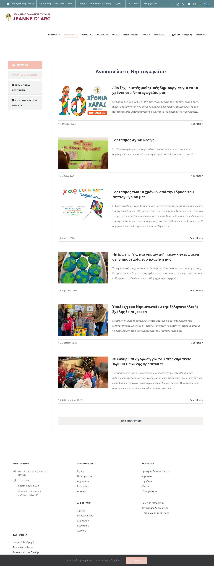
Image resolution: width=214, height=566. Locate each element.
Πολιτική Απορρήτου (152, 502)
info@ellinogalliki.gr (28, 485)
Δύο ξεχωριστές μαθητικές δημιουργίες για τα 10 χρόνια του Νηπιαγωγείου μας (155, 90)
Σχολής (81, 471)
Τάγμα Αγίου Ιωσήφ (23, 547)
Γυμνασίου (83, 486)
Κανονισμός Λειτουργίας (154, 507)
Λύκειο (145, 486)
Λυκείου (81, 491)
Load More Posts (130, 421)
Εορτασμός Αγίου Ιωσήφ (133, 140)
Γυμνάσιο (146, 481)
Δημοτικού (83, 481)
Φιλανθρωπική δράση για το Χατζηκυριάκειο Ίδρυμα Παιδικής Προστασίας (151, 361)
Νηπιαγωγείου (85, 476)
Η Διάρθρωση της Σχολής (155, 512)
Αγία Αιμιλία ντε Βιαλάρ (26, 552)
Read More (195, 123)
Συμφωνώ (136, 560)
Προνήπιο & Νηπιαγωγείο (155, 471)
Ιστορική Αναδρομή (23, 542)
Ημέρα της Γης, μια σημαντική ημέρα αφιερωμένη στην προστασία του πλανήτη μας (155, 257)
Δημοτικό (146, 476)
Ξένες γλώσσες (149, 491)
